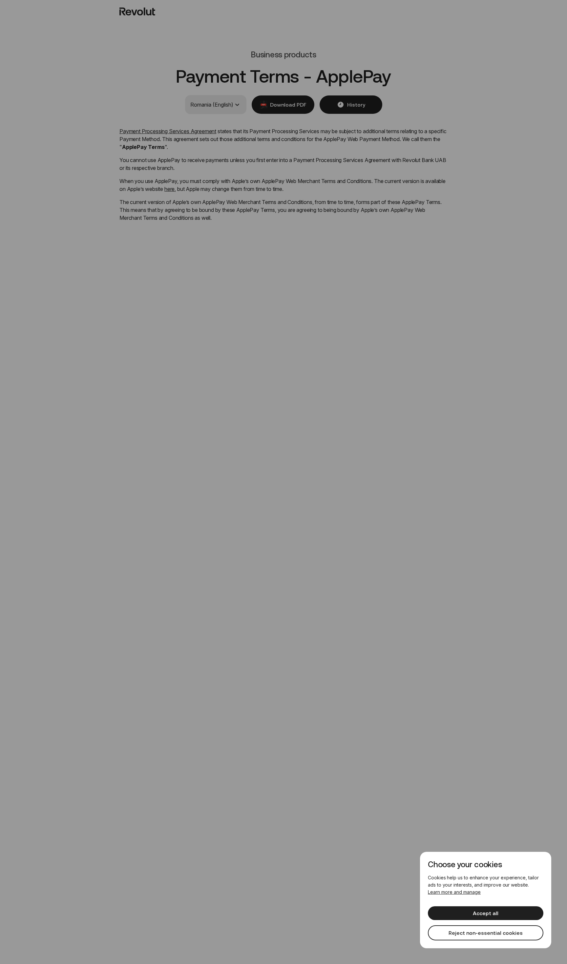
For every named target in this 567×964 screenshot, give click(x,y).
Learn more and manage (454, 892)
